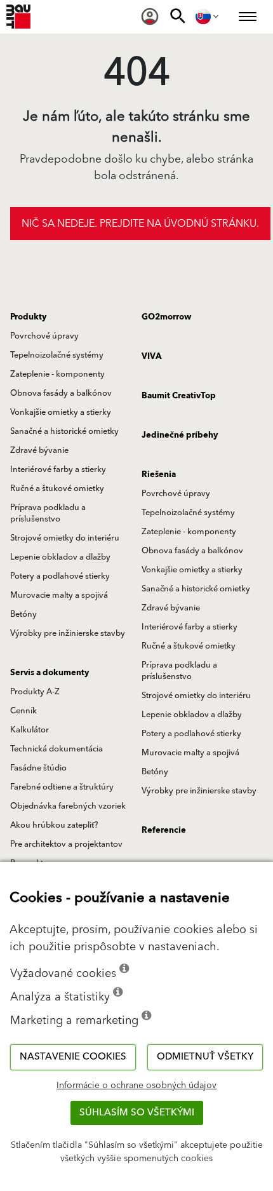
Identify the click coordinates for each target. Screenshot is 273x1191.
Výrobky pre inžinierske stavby (67, 633)
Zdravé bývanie (39, 450)
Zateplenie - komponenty (57, 374)
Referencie (164, 830)
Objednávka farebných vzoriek (68, 806)
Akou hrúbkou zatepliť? (54, 825)
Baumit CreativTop (179, 396)
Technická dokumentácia (56, 749)
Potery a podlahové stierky (60, 576)
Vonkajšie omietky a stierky (60, 412)
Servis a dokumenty (49, 673)
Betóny (23, 614)
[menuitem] (150, 16)
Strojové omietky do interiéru (64, 538)
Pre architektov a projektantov (66, 844)
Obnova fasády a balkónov (61, 393)
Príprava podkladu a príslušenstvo (48, 513)
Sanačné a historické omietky (64, 431)
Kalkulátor (29, 730)
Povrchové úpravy (44, 336)
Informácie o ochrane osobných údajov (136, 1085)
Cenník (23, 711)
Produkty (28, 317)
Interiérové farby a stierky (58, 469)
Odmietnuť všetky (205, 1056)
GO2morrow (166, 317)
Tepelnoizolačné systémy (56, 355)
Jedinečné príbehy (180, 435)
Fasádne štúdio (38, 768)
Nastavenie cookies (73, 1056)
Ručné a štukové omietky (57, 488)
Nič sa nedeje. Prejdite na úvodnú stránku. (140, 223)
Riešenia (159, 474)
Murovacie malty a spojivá (59, 595)
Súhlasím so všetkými (136, 1112)
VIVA (151, 356)
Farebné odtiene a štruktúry (62, 787)
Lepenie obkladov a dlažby (60, 557)
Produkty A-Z (35, 692)
